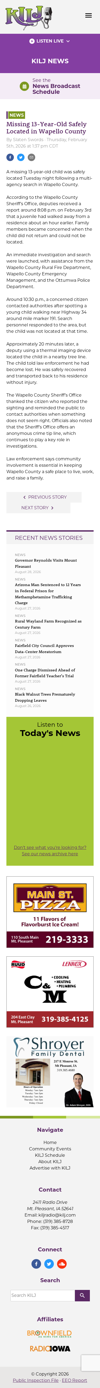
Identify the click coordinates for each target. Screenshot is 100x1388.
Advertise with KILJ (50, 1168)
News (17, 114)
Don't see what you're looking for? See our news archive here (50, 850)
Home (50, 1142)
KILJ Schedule (50, 1155)
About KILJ (50, 1161)
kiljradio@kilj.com (57, 1215)
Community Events (50, 1148)
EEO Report (74, 1380)
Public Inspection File (36, 1380)
